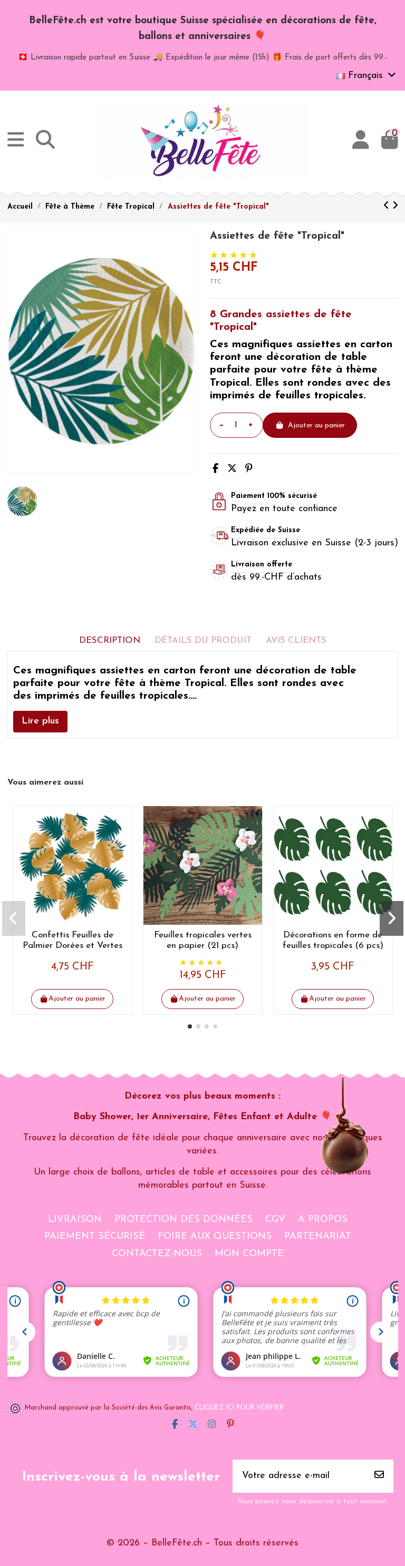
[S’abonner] (379, 1476)
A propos (323, 1220)
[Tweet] (232, 469)
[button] (190, 1026)
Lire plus (40, 721)
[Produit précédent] (387, 206)
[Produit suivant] (395, 206)
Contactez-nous (157, 1254)
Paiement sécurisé (94, 1236)
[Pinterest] (249, 469)
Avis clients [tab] (296, 640)
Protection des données (183, 1220)
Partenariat (317, 1236)
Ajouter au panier (316, 425)
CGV (275, 1220)
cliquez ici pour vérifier (239, 1408)
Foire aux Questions (215, 1236)
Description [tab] (109, 640)
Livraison (75, 1220)
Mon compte (249, 1254)
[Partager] (215, 469)
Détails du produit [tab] (203, 640)
